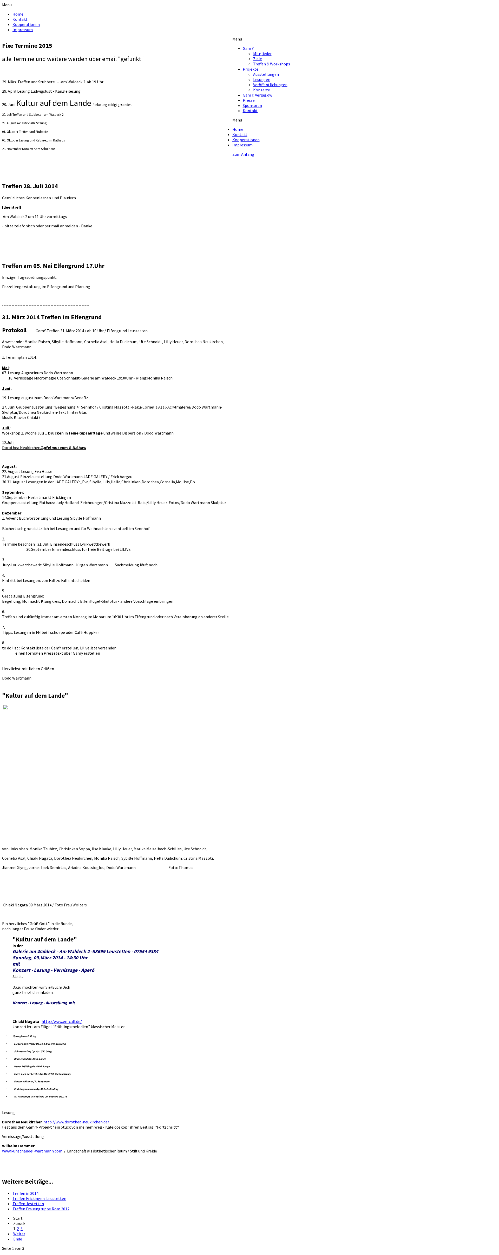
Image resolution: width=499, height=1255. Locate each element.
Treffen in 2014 (25, 1193)
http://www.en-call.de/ (62, 1021)
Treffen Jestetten (28, 1203)
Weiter (19, 1233)
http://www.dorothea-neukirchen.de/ (76, 1121)
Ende (17, 1239)
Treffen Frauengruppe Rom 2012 (40, 1208)
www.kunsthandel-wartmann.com (32, 1151)
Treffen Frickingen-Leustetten (39, 1198)
